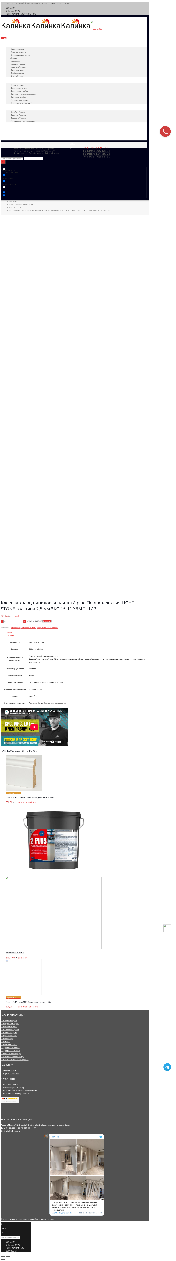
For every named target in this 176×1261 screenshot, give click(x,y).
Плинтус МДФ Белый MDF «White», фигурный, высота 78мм (30, 797)
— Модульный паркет (10, 1023)
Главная (13, 201)
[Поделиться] (4, 1256)
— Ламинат (5, 1041)
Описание (10, 635)
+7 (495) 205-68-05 (12, 1128)
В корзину (47, 621)
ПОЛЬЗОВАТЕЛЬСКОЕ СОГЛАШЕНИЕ (21, 14)
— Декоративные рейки (10, 1050)
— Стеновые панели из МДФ (12, 1056)
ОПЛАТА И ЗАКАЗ (13, 11)
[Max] (167, 932)
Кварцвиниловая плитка (21, 204)
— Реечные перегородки (11, 1053)
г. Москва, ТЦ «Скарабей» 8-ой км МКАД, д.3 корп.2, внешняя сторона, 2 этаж (38, 1125)
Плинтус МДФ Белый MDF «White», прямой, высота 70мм (29, 1002)
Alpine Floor (15, 207)
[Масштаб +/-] (9, 1256)
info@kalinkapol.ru (13, 1131)
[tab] (76, 632)
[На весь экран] (7, 1256)
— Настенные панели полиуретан (14, 1059)
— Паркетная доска (9, 1032)
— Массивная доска (9, 1026)
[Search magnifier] (3, 162)
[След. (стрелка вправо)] (4, 1259)
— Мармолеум (7, 1038)
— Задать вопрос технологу (12, 1087)
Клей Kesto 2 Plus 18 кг (15, 953)
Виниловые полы (28, 627)
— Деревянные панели (10, 1047)
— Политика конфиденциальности (15, 1093)
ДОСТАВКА (10, 8)
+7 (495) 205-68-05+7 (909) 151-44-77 (96, 152)
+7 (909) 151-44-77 (28, 1128)
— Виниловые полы (9, 1044)
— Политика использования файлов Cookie (19, 1090)
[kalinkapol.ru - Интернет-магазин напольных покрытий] (51, 29)
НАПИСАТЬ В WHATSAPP (96, 148)
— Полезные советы (9, 1084)
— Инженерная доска (10, 1029)
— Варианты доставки (10, 1073)
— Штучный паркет (9, 1020)
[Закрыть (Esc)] (2, 1256)
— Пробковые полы (9, 1035)
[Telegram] (167, 1070)
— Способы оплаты (9, 1070)
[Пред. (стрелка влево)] (2, 1259)
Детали (9, 632)
